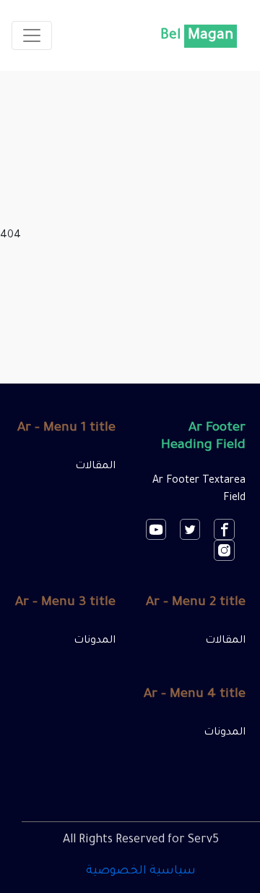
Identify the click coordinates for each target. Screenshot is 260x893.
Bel (196, 36)
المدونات (95, 641)
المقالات (95, 467)
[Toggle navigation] (32, 35)
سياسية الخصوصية (141, 871)
